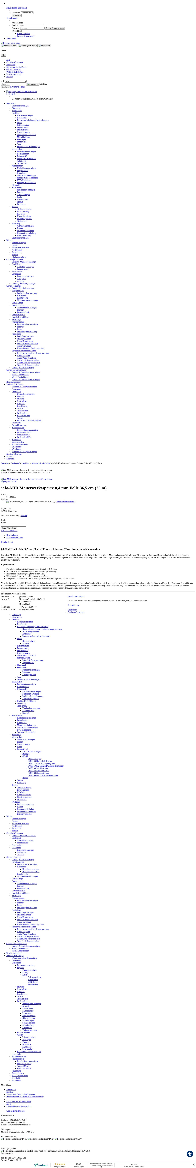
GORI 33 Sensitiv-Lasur (38, 768)
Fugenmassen (23, 127)
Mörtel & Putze (23, 137)
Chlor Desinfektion (25, 341)
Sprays (20, 202)
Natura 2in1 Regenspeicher (28, 363)
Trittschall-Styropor (30, 698)
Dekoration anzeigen (26, 394)
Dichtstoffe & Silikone (26, 158)
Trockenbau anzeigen (31, 708)
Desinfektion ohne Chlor (27, 343)
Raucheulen (33, 984)
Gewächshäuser (18, 315)
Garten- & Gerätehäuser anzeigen (26, 372)
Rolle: (3, 520)
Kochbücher (17, 250)
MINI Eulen (33, 982)
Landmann (16, 274)
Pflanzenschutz (18, 322)
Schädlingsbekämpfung (27, 331)
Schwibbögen (28, 1025)
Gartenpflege (17, 303)
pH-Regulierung (24, 339)
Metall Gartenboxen (20, 375)
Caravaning (16, 389)
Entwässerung (23, 211)
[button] (16, 8)
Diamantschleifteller (25, 230)
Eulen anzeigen (34, 977)
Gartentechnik (18, 305)
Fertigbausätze (18, 290)
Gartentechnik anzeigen (27, 307)
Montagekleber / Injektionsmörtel (36, 636)
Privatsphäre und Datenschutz (18, 1106)
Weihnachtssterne (29, 1030)
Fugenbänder (22, 170)
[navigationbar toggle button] (9, 45)
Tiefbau (15, 206)
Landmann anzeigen (25, 276)
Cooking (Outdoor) (14, 62)
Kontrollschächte (24, 216)
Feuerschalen (22, 269)
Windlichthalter (23, 415)
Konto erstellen (23, 33)
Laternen (21, 403)
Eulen (24, 975)
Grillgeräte (21, 278)
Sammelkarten (18, 442)
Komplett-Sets (28, 710)
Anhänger (26, 1039)
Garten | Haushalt (13, 69)
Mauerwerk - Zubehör (26, 134)
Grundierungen (23, 132)
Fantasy (15, 245)
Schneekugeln (28, 1020)
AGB (8, 1104)
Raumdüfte (16, 439)
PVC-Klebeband (24, 180)
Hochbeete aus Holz (30, 871)
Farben (20, 192)
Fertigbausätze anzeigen (27, 293)
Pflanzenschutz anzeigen (27, 324)
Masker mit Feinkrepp (26, 175)
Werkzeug (21, 204)
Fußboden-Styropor (30, 694)
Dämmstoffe (22, 156)
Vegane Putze (28, 662)
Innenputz (26, 672)
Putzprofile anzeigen (31, 670)
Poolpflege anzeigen (25, 336)
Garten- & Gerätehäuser (16, 67)
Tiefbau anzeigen (24, 209)
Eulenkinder (33, 979)
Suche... (43, 84)
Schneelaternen (28, 1023)
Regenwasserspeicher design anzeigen (33, 353)
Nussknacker (27, 1011)
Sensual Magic (23, 435)
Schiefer (25, 643)
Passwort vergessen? (25, 36)
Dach (19, 122)
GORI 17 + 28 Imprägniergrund (41, 763)
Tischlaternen (22, 411)
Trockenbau (22, 163)
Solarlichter (16, 447)
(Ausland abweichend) (65, 502)
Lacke (19, 197)
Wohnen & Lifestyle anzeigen (24, 387)
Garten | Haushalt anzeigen (23, 288)
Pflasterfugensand (24, 218)
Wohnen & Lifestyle (14, 72)
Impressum (11, 1089)
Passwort (15, 28)
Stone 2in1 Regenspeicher (28, 365)
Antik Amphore (23, 355)
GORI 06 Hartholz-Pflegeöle (40, 761)
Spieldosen (27, 1027)
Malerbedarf (17, 187)
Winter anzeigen (29, 1037)
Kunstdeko (27, 1047)
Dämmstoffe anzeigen (31, 691)
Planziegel (21, 139)
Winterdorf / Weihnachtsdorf (29, 420)
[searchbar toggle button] (44, 45)
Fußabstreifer (22, 130)
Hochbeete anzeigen (30, 869)
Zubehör (20, 281)
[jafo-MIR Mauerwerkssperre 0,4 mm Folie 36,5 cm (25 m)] (26, 479)
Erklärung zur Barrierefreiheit (18, 1101)
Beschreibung (12, 535)
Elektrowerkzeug (24, 235)
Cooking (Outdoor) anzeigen (24, 262)
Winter (20, 418)
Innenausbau (17, 149)
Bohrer (20, 228)
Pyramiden (26, 1013)
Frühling (20, 399)
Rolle (3, 522)
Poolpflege (16, 334)
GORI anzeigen (34, 758)
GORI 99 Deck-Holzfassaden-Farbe (43, 775)
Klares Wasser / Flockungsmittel (30, 348)
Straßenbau (22, 221)
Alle (8, 60)
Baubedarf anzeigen (20, 106)
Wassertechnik (23, 312)
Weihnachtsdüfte (24, 437)
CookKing (16, 264)
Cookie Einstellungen (15, 1111)
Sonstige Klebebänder (26, 182)
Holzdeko (26, 1044)
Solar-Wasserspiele (20, 444)
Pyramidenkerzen (19, 425)
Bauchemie (22, 118)
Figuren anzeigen (29, 970)
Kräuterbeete (22, 298)
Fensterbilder (27, 1008)
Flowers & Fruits (24, 432)
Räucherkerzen (18, 427)
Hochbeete (21, 295)
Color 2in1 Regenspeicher (28, 360)
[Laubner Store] (10, 43)
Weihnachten (22, 413)
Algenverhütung (24, 346)
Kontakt (10, 454)
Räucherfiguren (28, 1015)
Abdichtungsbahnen (30, 631)
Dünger (20, 327)
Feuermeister (17, 271)
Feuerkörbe (16, 423)
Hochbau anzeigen (25, 115)
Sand (19, 144)
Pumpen (20, 310)
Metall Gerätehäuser (20, 377)
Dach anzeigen (28, 641)
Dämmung (16, 108)
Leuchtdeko (22, 406)
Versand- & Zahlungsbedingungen (20, 1094)
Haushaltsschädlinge (20, 317)
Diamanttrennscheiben (26, 233)
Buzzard (25, 754)
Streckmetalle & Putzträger (28, 146)
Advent (25, 1006)
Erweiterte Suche (17, 87)
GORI (25, 756)
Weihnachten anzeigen (31, 1003)
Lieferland (16, 12)
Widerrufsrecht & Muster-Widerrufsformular (24, 1097)
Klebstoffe (16, 185)
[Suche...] (32, 84)
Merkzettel (11, 38)
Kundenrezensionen (14, 537)
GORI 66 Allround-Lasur (38, 771)
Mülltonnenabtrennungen (27, 300)
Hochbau (15, 113)
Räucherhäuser (28, 1018)
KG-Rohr (21, 214)
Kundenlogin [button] (12, 18)
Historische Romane (20, 247)
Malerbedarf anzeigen (26, 190)
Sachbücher (17, 252)
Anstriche (26, 634)
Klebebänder (17, 166)
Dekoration (16, 391)
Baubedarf (10, 65)
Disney (25, 972)
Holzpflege (16, 319)
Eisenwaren (17, 110)
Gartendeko (22, 401)
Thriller (15, 254)
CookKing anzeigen (25, 266)
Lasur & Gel (22, 199)
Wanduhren (16, 449)
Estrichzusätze (23, 125)
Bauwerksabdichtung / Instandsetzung (33, 120)
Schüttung (21, 161)
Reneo (25, 778)
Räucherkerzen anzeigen (27, 430)
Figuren (20, 396)
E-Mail (15, 25)
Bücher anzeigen (19, 242)
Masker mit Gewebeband (27, 178)
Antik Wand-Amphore (26, 358)
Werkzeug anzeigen (25, 226)
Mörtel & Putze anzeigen (32, 660)
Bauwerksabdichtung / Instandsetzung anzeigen (42, 629)
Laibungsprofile (29, 674)
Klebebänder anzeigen (26, 168)
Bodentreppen (23, 154)
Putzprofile (21, 142)
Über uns (17, 454)
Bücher (9, 77)
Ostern (20, 408)
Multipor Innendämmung (32, 696)
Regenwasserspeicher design (24, 351)
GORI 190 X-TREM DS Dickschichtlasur (45, 766)
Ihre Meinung (73, 605)
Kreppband (22, 173)
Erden (19, 329)
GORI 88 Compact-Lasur (38, 773)
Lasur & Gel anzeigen (31, 751)
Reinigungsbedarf (13, 74)
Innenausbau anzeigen (26, 151)
